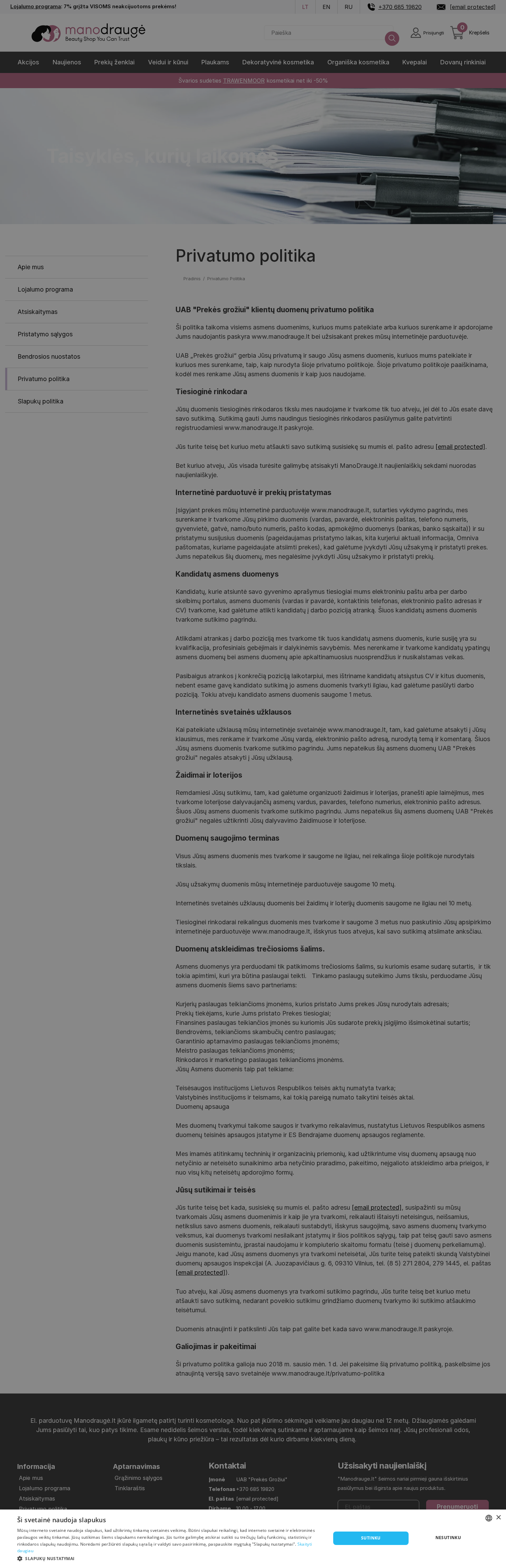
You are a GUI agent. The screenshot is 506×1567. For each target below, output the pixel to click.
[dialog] (253, 1538)
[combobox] (488, 1518)
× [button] (498, 1517)
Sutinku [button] (371, 1538)
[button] (169, 1558)
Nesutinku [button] (448, 1537)
